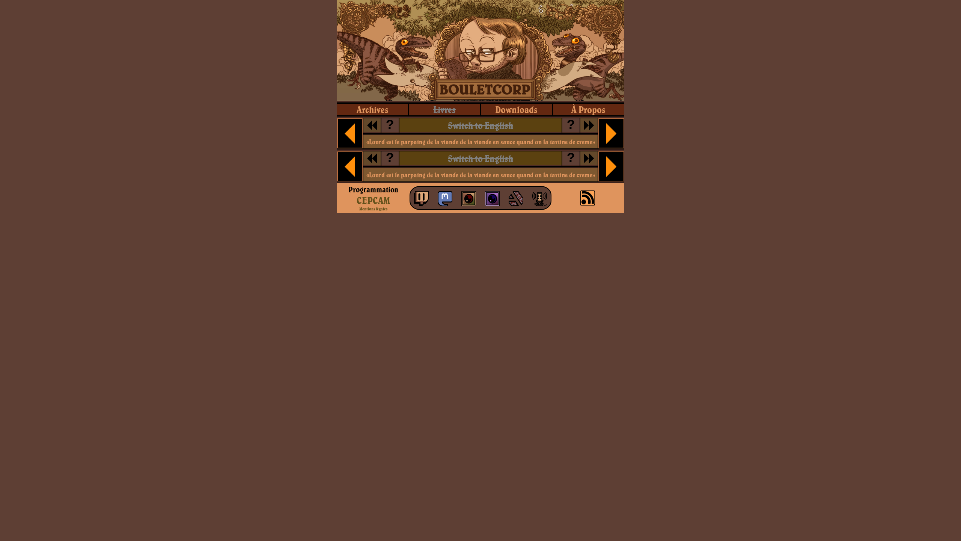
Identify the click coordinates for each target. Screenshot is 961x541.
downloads (516, 109)
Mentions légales (373, 209)
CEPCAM (373, 200)
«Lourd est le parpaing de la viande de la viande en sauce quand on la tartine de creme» (480, 142)
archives (373, 109)
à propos (588, 109)
